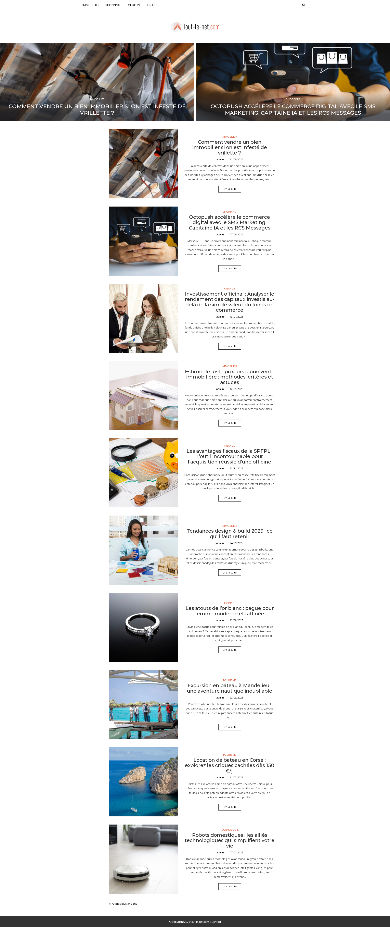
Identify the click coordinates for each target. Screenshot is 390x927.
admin (220, 159)
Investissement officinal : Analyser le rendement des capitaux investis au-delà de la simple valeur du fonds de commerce (229, 302)
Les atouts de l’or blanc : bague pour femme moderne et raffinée (229, 610)
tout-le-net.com (200, 922)
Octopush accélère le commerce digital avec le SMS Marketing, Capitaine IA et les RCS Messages (293, 109)
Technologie (229, 829)
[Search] (304, 5)
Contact (216, 922)
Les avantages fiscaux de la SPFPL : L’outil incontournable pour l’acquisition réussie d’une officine (229, 456)
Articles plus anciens (124, 903)
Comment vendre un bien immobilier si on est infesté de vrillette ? (97, 109)
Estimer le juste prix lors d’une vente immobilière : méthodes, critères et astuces (229, 377)
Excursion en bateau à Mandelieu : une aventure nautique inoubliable (229, 688)
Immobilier (90, 5)
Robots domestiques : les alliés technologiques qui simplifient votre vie (229, 840)
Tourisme (133, 5)
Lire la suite (230, 189)
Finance (153, 5)
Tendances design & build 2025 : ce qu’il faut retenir (230, 533)
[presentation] (6, 83)
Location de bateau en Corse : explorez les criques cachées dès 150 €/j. (229, 765)
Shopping (112, 5)
